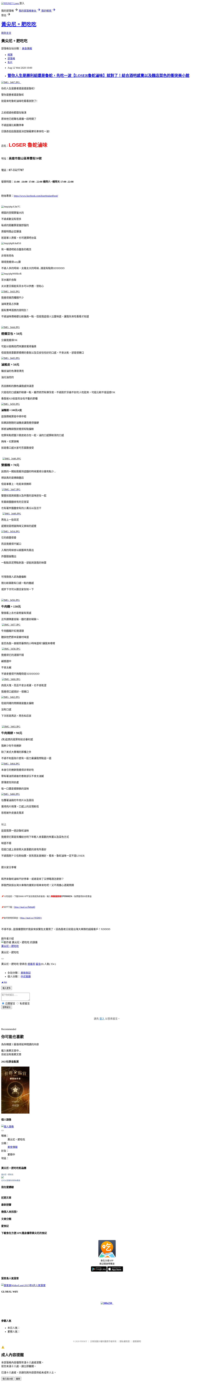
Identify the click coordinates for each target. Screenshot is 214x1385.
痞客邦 (31, 964)
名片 (10, 62)
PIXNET (83, 1341)
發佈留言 (7, 1007)
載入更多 (7, 988)
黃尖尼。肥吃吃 (18, 24)
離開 (18, 1379)
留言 (38, 964)
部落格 (11, 58)
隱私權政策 (125, 1341)
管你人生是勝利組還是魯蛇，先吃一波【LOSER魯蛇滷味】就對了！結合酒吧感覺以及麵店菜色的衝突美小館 (98, 75)
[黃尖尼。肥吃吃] (2, 1177)
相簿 (10, 54)
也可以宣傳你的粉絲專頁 (10, 1180)
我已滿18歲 (8, 1379)
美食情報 (27, 48)
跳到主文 (6, 33)
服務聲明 (137, 1341)
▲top (4, 982)
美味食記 (26, 972)
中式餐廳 (26, 976)
